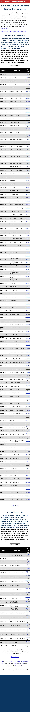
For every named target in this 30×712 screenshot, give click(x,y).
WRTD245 (28, 259)
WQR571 (27, 235)
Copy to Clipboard (15, 65)
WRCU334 (28, 74)
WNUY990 (28, 478)
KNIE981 (27, 139)
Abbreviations (17, 663)
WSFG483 (28, 345)
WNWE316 (28, 91)
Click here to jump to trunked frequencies (13, 31)
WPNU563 (28, 601)
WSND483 (28, 324)
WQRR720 (28, 273)
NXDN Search (24, 661)
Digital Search (9, 661)
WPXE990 (28, 554)
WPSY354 (28, 252)
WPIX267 (27, 283)
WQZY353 (28, 197)
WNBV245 (28, 310)
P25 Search (4, 663)
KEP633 (27, 465)
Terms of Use (20, 665)
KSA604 (27, 458)
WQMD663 (28, 572)
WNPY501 (28, 441)
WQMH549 (28, 317)
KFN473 (27, 290)
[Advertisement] (15, 691)
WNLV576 (28, 115)
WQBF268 (28, 641)
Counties (11, 663)
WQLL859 (28, 406)
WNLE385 (28, 444)
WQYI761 (27, 417)
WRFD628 (28, 297)
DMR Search (17, 661)
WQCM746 (28, 125)
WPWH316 (28, 454)
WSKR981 (28, 393)
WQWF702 (28, 376)
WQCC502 (28, 612)
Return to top (15, 505)
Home (2, 661)
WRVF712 (27, 173)
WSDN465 (28, 427)
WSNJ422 (27, 214)
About (14, 665)
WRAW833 (28, 190)
